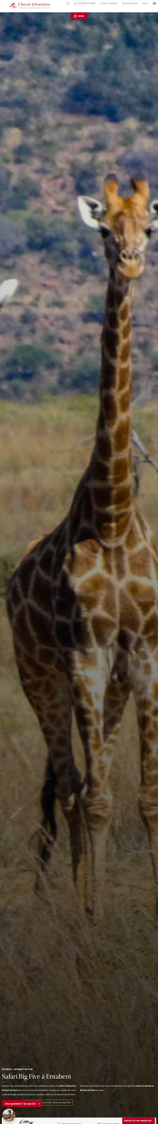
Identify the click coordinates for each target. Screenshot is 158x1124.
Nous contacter (110, 3)
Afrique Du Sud (23, 1069)
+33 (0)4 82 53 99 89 (86, 3)
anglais (154, 3)
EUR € (145, 3)
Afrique (7, 1069)
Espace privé (131, 3)
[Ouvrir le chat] (8, 1115)
